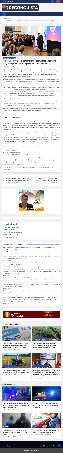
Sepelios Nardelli (10, 224)
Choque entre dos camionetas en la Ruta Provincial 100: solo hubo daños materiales (45, 405)
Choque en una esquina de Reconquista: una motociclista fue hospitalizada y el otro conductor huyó (16, 405)
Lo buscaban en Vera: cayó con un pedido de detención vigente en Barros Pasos (16, 432)
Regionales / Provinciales (9, 58)
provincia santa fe (7, 169)
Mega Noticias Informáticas (14, 244)
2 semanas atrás (39, 434)
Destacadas (6, 399)
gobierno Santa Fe (13, 167)
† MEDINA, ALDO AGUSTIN (10, 237)
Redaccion (16, 66)
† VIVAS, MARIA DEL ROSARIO (11, 227)
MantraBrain (52, 446)
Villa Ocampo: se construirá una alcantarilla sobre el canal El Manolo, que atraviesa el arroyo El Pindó (45, 345)
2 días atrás (7, 409)
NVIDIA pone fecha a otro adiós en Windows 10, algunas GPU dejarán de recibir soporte (26, 278)
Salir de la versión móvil (31, 450)
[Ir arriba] (59, 445)
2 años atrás (7, 66)
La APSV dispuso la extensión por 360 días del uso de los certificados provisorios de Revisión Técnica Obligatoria (17, 180)
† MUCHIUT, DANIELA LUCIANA (11, 234)
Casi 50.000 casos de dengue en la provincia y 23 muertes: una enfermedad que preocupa (46, 180)
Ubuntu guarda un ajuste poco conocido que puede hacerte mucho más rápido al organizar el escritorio (31, 291)
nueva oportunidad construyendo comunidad (29, 167)
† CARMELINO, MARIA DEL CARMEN (12, 232)
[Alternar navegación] (8, 14)
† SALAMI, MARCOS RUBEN (10, 230)
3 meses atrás (8, 349)
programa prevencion (47, 167)
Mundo (35, 426)
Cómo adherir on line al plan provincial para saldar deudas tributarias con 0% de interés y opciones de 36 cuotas (16, 345)
